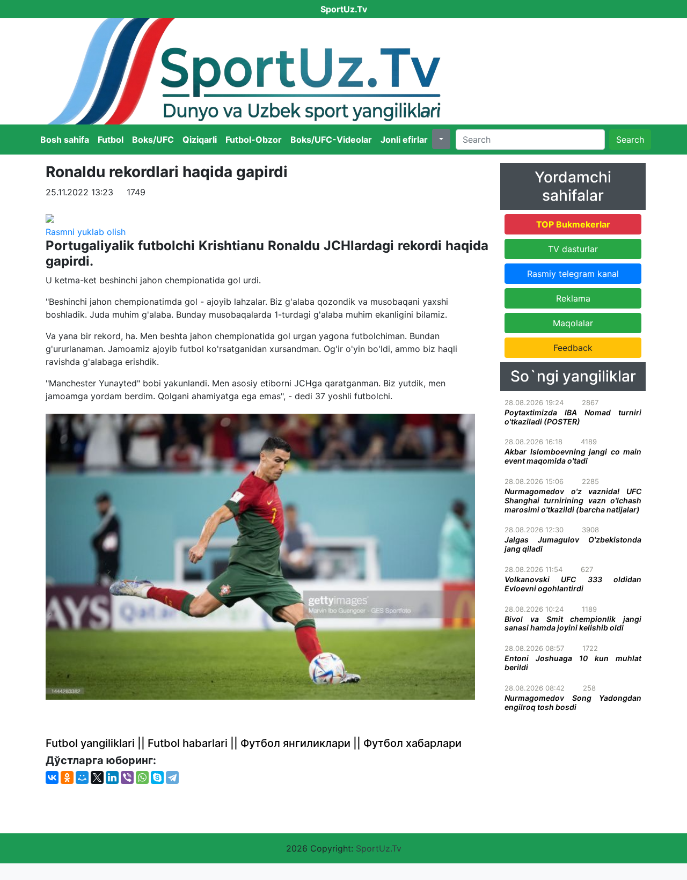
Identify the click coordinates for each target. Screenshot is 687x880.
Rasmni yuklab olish (86, 231)
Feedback (573, 347)
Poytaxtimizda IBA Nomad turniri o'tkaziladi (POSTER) (573, 417)
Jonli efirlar (404, 139)
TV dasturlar (573, 249)
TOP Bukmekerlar (573, 224)
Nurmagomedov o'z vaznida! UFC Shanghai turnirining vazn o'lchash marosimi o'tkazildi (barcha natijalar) (573, 500)
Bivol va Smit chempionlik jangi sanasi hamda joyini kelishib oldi (573, 623)
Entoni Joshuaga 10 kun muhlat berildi (573, 663)
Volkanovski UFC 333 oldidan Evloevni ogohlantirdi (573, 584)
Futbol (110, 139)
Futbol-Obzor (253, 139)
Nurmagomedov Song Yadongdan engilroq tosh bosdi (573, 702)
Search (630, 139)
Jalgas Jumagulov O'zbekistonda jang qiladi (573, 544)
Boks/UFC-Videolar (331, 139)
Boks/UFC (153, 139)
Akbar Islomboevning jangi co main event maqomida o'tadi (573, 456)
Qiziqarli (199, 139)
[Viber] (127, 777)
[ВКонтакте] (52, 777)
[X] (97, 777)
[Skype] (157, 777)
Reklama (573, 298)
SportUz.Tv (378, 848)
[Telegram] (172, 777)
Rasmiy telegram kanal (573, 273)
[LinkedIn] (112, 777)
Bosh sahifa (64, 139)
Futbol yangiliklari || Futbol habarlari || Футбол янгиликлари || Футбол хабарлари (254, 743)
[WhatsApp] (142, 777)
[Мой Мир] (82, 777)
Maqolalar (573, 323)
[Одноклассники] (67, 777)
